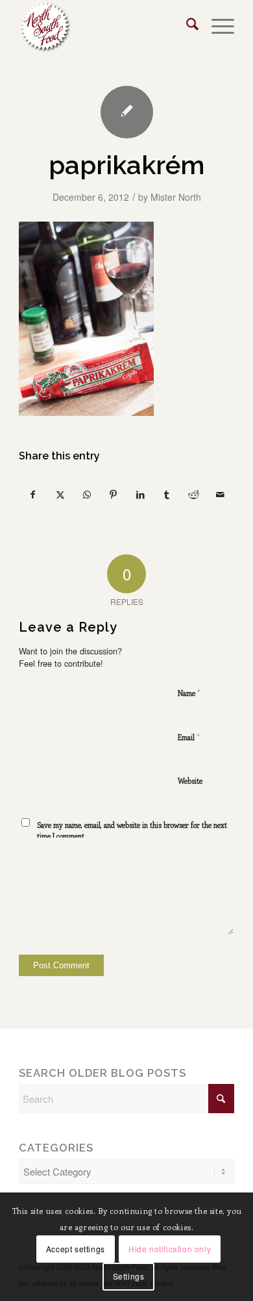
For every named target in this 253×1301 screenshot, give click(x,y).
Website (190, 781)
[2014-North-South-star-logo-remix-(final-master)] (105, 27)
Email (189, 736)
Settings (129, 1276)
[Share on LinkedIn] (140, 495)
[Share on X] (60, 495)
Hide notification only (169, 1248)
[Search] (186, 27)
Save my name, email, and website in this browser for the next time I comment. (132, 830)
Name (189, 692)
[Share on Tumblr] (167, 495)
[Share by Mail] (221, 495)
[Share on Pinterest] (113, 495)
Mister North (176, 196)
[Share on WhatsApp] (87, 495)
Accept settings (75, 1248)
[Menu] (216, 27)
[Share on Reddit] (193, 495)
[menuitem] (186, 27)
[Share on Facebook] (32, 495)
